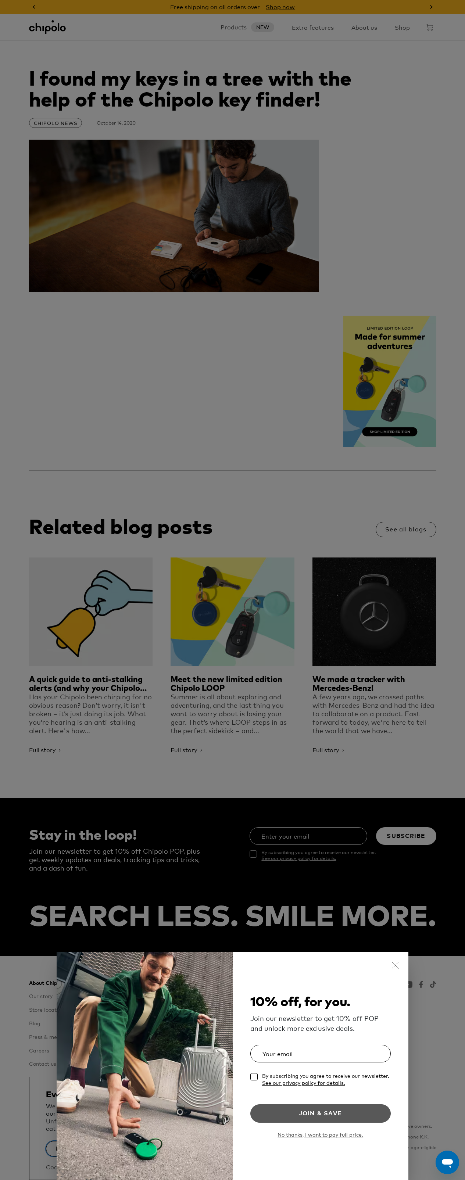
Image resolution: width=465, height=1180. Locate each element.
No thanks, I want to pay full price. (320, 1134)
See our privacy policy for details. (303, 1082)
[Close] (395, 965)
